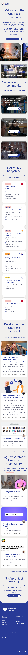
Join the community (13, 39)
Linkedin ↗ (5, 624)
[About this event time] (7, 193)
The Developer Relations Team (10, 632)
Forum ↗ (4, 620)
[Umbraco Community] (5, 4)
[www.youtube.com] (17, 652)
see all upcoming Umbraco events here (15, 176)
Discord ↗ (5, 622)
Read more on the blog (20, 451)
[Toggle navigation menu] (25, 3)
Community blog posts (21, 571)
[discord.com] (25, 652)
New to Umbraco (13, 108)
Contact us (5, 637)
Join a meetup (13, 155)
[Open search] (21, 3)
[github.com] (22, 652)
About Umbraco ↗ (7, 635)
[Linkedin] (20, 652)
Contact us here (10, 471)
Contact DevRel (13, 595)
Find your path (13, 132)
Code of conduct (20, 623)
